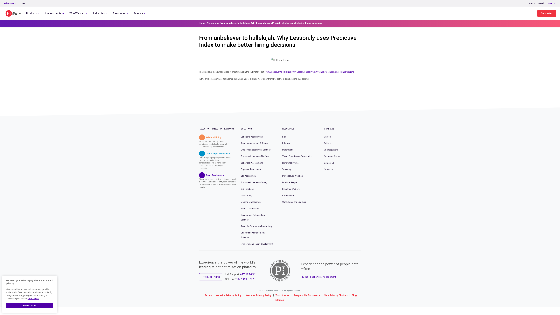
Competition (288, 195)
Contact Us (329, 163)
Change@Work (331, 150)
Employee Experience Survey (254, 182)
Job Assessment (248, 176)
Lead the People (289, 182)
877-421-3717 (245, 279)
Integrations (287, 150)
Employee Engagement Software (256, 150)
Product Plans (211, 277)
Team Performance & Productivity (256, 226)
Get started (546, 13)
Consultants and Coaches (294, 202)
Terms (208, 295)
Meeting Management (251, 202)
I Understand (29, 305)
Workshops (287, 169)
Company (329, 129)
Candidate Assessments (252, 137)
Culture (327, 143)
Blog (284, 137)
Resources (119, 13)
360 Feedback (247, 189)
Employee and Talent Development (257, 244)
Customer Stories (332, 156)
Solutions (246, 129)
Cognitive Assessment (251, 169)
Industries (99, 13)
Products (31, 13)
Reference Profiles (291, 163)
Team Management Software (254, 143)
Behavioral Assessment (252, 163)
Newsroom (212, 23)
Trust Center (282, 295)
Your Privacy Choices (336, 295)
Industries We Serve (291, 189)
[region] (29, 294)
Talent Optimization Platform (216, 129)
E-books (286, 143)
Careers (327, 137)
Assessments (53, 13)
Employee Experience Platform (255, 156)
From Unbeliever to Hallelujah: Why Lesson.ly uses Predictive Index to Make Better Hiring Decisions (309, 72)
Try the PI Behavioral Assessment (318, 276)
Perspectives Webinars (292, 176)
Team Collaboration (250, 208)
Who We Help (77, 13)
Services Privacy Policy (258, 295)
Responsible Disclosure (307, 295)
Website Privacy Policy (228, 295)
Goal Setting (246, 195)
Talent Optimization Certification (297, 156)
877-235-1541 (248, 274)
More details (33, 298)
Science (138, 13)
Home (202, 23)
